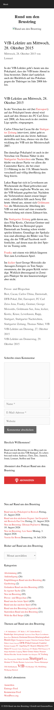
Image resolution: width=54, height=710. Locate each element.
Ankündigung (11, 576)
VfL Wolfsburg (40, 666)
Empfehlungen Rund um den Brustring (23, 580)
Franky (21, 304)
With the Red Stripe (13, 615)
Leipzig (19, 651)
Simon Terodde (23, 659)
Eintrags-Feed (11, 688)
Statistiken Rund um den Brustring (21, 611)
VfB (47, 324)
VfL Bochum (29, 667)
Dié (20, 299)
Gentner (30, 304)
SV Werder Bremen (17, 662)
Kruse (16, 314)
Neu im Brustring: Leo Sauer (18, 531)
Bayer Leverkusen (42, 634)
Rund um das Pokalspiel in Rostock (21, 511)
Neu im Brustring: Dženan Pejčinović (22, 524)
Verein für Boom (12, 537)
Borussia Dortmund (19, 637)
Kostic (7, 314)
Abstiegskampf (19, 634)
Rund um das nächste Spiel (17, 604)
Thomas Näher (35, 324)
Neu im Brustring (12, 594)
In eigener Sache (12, 590)
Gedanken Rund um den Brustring (21, 587)
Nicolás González (22, 654)
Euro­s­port (41, 109)
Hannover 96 (46, 649)
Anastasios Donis (30, 634)
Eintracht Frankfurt (39, 643)
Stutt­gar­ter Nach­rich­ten (17, 159)
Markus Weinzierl (40, 651)
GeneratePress (46, 706)
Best (6, 294)
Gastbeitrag (10, 583)
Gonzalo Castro (17, 649)
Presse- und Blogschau (17, 289)
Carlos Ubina (26, 294)
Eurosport (29, 299)
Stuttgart (9, 319)
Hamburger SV (27, 649)
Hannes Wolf (37, 649)
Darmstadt (41, 294)
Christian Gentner (37, 640)
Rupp (38, 314)
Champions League (23, 640)
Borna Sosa (7, 637)
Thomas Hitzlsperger (41, 662)
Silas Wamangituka (10, 659)
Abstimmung (10, 573)
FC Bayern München (35, 645)
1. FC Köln (20, 631)
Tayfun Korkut (29, 662)
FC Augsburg (21, 645)
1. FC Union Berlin (32, 631)
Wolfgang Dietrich (11, 670)
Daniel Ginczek (14, 643)
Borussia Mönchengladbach (38, 637)
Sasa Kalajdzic (33, 654)
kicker (12, 262)
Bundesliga (9, 639)
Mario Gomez (28, 651)
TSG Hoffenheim (10, 666)
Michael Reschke (10, 654)
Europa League (10, 646)
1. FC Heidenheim (10, 632)
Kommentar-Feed (12, 692)
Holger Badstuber (10, 652)
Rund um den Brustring (27, 18)
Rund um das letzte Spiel (16, 601)
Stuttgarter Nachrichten (29, 319)
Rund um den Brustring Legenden (20, 608)
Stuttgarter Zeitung (15, 324)
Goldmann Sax (25, 309)
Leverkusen (27, 314)
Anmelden (9, 685)
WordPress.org (11, 695)
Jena (37, 309)
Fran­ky (8, 252)
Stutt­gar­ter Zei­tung (19, 219)
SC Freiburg (43, 654)
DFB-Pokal (10, 299)
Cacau (14, 294)
